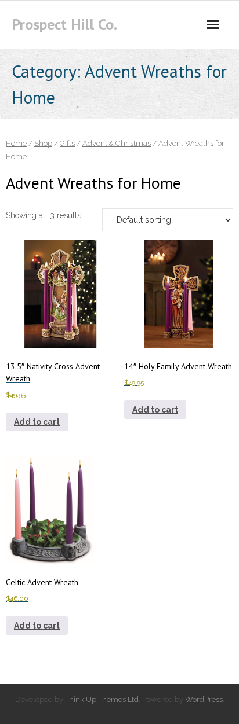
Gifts (67, 143)
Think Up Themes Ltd (102, 699)
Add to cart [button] (37, 422)
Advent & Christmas (116, 143)
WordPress (204, 699)
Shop (43, 143)
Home (16, 143)
